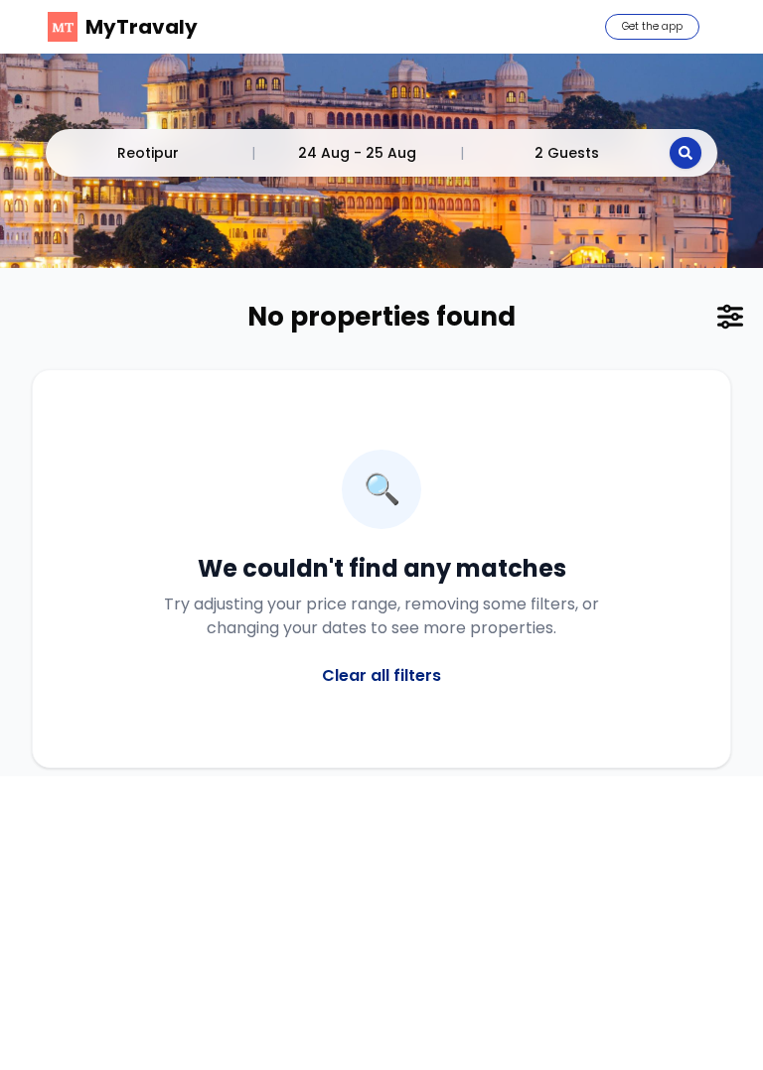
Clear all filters (381, 675)
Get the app (652, 26)
